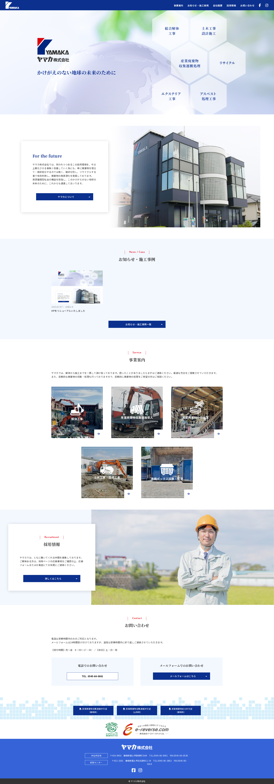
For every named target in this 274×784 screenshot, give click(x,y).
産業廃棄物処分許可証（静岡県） (181, 710)
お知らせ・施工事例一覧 (138, 324)
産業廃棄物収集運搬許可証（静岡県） (94, 710)
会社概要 (217, 5)
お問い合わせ (247, 5)
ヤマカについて (66, 196)
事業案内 (178, 5)
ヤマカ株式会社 (27, 5)
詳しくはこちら (53, 578)
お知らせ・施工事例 (198, 5)
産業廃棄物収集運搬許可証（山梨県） (138, 710)
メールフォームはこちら (183, 676)
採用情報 (231, 5)
